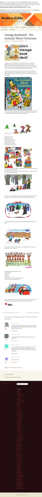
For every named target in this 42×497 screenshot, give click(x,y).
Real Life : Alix (19, 451)
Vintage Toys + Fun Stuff (20, 484)
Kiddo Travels (19, 441)
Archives (11, 27)
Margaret (5, 339)
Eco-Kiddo (19, 434)
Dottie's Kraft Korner (21, 400)
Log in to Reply (14, 330)
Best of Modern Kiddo (20, 394)
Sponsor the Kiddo (4, 29)
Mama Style (18, 446)
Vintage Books (21, 41)
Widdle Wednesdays (20, 488)
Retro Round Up (19, 457)
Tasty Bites (18, 464)
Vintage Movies (19, 479)
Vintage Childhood (20, 472)
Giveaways (18, 407)
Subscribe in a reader (5, 383)
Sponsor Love (19, 460)
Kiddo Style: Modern (20, 428)
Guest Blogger (19, 409)
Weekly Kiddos (19, 486)
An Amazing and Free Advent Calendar (10, 312)
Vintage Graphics (19, 474)
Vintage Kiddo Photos (20, 476)
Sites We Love (31, 27)
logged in (11, 377)
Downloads (18, 404)
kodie (5, 349)
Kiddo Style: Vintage (20, 439)
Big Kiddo (19, 431)
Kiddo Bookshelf (16, 41)
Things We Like (19, 465)
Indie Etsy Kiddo (20, 436)
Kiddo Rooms (19, 426)
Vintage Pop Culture (20, 482)
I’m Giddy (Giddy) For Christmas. (33, 312)
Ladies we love (19, 443)
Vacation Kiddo (19, 470)
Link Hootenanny (19, 445)
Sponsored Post (19, 462)
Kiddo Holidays (19, 423)
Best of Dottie (20, 397)
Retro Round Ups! (19, 458)
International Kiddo (20, 413)
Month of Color (19, 448)
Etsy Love (18, 406)
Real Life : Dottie (19, 453)
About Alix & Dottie (4, 27)
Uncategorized (19, 469)
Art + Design (19, 392)
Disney (18, 402)
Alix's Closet (19, 391)
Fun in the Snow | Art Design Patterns (15, 367)
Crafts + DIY (18, 399)
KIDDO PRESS (23, 27)
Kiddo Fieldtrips (19, 421)
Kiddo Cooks (19, 419)
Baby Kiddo (19, 429)
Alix (26, 41)
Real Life (18, 450)
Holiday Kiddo (19, 411)
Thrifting (18, 467)
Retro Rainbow (19, 455)
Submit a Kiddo (12, 29)
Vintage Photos (19, 481)
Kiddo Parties (19, 424)
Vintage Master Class (20, 477)
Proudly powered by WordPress (21, 494)
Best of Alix (19, 396)
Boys (18, 433)
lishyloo (5, 362)
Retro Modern (20, 438)
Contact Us (17, 27)
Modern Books (20, 416)
